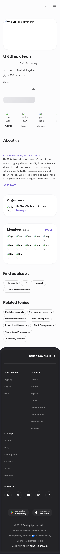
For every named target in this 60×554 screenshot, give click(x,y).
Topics (34, 394)
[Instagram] (38, 494)
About (7, 440)
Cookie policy (43, 536)
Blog (6, 447)
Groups (35, 380)
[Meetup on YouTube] (28, 494)
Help (6, 394)
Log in (7, 387)
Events (34, 387)
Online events (38, 408)
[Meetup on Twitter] (18, 494)
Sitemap (35, 429)
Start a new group (40, 356)
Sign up (8, 380)
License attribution (26, 541)
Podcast (8, 476)
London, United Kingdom (21, 70)
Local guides (37, 415)
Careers (8, 462)
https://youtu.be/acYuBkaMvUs (21, 155)
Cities (34, 401)
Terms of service (21, 531)
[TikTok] (48, 494)
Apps (7, 469)
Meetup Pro (10, 455)
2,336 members (16, 75)
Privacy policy (39, 531)
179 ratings (32, 63)
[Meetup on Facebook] (8, 494)
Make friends (38, 422)
